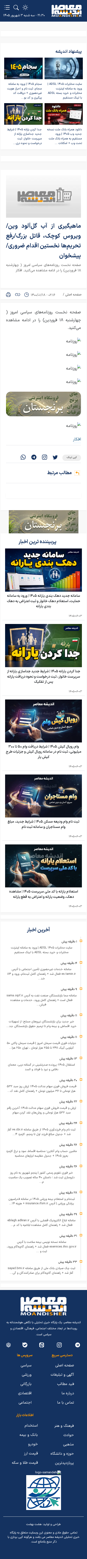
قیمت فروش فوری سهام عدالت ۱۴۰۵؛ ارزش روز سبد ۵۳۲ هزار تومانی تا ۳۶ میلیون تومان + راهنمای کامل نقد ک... (41, 1088)
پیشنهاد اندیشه (68, 52)
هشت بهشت (34, 1524)
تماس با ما (65, 1402)
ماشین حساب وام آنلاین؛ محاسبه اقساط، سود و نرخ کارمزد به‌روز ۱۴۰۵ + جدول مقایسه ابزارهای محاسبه (41, 1153)
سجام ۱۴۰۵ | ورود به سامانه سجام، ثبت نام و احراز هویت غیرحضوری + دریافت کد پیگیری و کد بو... (24, 91)
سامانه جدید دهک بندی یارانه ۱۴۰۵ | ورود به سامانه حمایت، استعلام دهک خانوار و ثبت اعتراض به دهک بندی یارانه (43, 601)
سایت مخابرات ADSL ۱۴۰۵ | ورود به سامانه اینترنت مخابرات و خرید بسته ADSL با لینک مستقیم (65, 91)
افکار (77, 439)
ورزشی (27, 1375)
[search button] (16, 7)
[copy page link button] (17, 294)
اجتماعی (25, 1402)
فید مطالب (65, 1384)
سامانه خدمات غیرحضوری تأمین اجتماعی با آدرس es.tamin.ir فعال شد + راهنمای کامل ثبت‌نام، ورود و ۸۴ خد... (41, 974)
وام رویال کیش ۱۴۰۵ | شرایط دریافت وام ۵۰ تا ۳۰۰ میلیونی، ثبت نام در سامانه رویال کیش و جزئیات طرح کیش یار (43, 752)
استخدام (31, 1425)
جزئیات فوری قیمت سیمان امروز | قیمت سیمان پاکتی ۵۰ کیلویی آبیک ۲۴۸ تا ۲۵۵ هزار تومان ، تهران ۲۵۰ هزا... (41, 1045)
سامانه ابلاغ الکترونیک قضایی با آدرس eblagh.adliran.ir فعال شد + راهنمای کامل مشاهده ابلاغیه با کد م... (41, 1223)
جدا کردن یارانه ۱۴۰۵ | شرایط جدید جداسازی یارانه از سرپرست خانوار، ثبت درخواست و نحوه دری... (24, 136)
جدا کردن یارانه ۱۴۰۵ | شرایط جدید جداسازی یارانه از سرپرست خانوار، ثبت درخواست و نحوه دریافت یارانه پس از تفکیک (43, 677)
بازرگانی (26, 1384)
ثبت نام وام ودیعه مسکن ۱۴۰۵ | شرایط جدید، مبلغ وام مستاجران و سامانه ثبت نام (43, 824)
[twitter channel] (77, 1344)
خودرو (33, 1444)
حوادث (68, 1435)
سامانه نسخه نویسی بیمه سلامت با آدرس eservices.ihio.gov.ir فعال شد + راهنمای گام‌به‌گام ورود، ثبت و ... (41, 1247)
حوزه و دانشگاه (62, 1454)
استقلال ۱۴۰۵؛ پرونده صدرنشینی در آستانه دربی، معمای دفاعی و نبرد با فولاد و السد (41, 1067)
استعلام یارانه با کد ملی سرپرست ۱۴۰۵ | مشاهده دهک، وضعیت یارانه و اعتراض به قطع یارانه (43, 894)
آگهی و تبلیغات (62, 1375)
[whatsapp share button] (23, 458)
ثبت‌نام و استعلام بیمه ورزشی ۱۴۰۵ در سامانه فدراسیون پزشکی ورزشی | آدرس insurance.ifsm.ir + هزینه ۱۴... (41, 1201)
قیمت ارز (31, 1453)
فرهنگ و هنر (64, 1426)
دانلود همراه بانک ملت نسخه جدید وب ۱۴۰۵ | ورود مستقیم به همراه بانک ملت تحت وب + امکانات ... (64, 136)
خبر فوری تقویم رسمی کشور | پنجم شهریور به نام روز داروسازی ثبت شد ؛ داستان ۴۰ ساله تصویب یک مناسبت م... (41, 1177)
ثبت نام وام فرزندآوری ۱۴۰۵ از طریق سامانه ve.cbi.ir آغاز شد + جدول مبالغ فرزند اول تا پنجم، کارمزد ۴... (41, 1132)
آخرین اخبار (39, 930)
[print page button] (8, 294)
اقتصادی (25, 1393)
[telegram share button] (33, 458)
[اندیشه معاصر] (66, 11)
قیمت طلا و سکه (25, 1463)
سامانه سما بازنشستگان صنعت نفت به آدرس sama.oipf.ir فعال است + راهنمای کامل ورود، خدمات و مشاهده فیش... (41, 1000)
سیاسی (26, 1365)
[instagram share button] (44, 458)
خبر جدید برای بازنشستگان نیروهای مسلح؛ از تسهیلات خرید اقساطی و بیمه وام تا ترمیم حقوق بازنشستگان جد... (41, 1024)
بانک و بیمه (28, 1435)
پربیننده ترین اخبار (38, 542)
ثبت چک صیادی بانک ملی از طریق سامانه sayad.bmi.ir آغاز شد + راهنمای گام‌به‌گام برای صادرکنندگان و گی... (41, 1270)
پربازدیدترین (64, 1463)
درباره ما (67, 1393)
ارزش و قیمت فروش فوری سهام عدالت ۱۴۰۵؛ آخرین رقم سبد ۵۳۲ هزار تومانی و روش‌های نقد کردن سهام (41, 1110)
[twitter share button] (55, 458)
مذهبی (68, 1444)
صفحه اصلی (73, 294)
